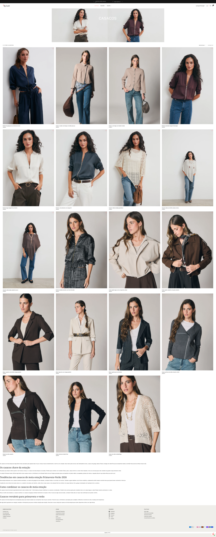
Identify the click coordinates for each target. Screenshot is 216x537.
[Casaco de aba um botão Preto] (81, 414)
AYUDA (57, 509)
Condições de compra (60, 513)
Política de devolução (60, 514)
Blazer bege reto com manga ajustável (63, 372)
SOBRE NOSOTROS (7, 509)
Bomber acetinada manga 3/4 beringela (170, 125)
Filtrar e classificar (9, 45)
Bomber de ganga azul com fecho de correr (11, 125)
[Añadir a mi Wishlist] (53, 48)
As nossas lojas (6, 513)
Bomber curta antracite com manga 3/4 (64, 207)
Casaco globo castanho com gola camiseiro (170, 290)
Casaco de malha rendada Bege (115, 454)
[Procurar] (210, 5)
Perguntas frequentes (60, 511)
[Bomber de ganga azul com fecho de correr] (28, 85)
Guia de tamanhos (59, 519)
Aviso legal (146, 511)
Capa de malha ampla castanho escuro (10, 290)
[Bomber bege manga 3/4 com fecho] (28, 167)
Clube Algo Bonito (6, 514)
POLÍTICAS (146, 509)
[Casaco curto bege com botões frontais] (134, 85)
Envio (57, 516)
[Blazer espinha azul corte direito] (134, 331)
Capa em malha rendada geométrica (116, 207)
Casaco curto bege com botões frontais (117, 125)
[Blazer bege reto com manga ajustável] (81, 331)
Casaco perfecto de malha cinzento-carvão (170, 372)
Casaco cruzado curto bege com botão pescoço (65, 125)
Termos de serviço (148, 514)
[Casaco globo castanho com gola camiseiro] (187, 249)
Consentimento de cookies (149, 517)
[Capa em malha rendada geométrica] (134, 167)
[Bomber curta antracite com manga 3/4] (81, 167)
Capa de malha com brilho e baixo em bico (170, 207)
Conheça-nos (5, 511)
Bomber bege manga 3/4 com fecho (10, 207)
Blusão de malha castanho (8, 454)
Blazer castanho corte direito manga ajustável (12, 372)
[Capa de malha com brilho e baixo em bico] (187, 167)
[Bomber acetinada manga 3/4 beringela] (187, 85)
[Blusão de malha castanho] (28, 414)
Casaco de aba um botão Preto (62, 454)
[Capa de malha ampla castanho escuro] (28, 249)
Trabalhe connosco (7, 516)
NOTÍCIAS (97, 5)
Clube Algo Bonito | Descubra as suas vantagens (109, 1)
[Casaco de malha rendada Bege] (134, 414)
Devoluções (58, 517)
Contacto (4, 517)
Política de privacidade (148, 513)
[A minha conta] (207, 5)
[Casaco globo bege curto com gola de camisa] (134, 249)
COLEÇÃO (102, 5)
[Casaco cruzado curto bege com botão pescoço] (81, 85)
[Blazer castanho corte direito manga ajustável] (28, 331)
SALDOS (108, 5)
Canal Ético (58, 521)
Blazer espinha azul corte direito (115, 372)
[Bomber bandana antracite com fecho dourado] (81, 249)
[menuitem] (97, 6)
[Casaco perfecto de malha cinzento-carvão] (187, 331)
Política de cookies (148, 516)
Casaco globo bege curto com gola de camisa (118, 290)
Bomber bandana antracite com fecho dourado (65, 290)
